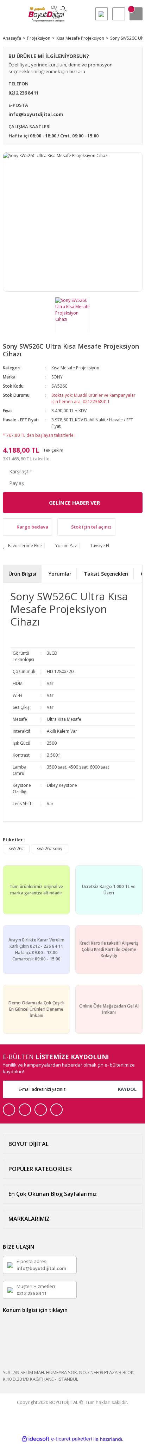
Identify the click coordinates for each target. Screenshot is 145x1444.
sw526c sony (49, 848)
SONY (57, 377)
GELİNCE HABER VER (74, 502)
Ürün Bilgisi (22, 573)
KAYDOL (127, 1089)
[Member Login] (118, 13)
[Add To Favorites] (22, 546)
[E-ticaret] (71, 1439)
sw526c (16, 848)
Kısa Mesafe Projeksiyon (75, 368)
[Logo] (46, 14)
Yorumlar (60, 573)
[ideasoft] (35, 1439)
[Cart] (136, 13)
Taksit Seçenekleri (106, 573)
